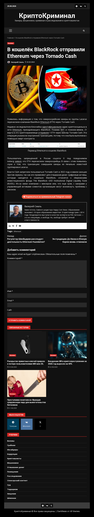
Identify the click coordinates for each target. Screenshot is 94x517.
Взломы (10, 43)
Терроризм (12, 489)
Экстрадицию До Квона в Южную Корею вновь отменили (69, 239)
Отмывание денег (15, 467)
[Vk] (13, 226)
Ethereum (44, 122)
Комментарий (14, 258)
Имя (10, 291)
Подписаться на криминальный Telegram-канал (48, 197)
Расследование (14, 476)
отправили (43, 132)
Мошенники (12, 463)
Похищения (12, 472)
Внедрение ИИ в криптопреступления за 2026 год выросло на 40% (67, 344)
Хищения (11, 494)
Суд (9, 485)
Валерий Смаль (17, 62)
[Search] (84, 30)
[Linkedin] (10, 226)
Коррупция (12, 454)
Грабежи (11, 445)
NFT (63, 129)
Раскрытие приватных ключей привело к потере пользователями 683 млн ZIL (26, 344)
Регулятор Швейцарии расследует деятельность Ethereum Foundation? (26, 239)
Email (10, 300)
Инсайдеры (12, 450)
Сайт (9, 310)
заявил (18, 161)
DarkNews (62, 511)
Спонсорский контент (17, 480)
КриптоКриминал (47, 16)
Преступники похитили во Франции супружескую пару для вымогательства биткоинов (26, 383)
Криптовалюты (14, 458)
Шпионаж (11, 498)
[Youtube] (20, 226)
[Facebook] (16, 226)
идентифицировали (52, 126)
